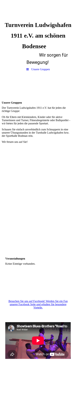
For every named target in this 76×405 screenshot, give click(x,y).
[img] (38, 10)
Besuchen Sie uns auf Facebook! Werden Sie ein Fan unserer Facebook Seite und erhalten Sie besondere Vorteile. (38, 304)
